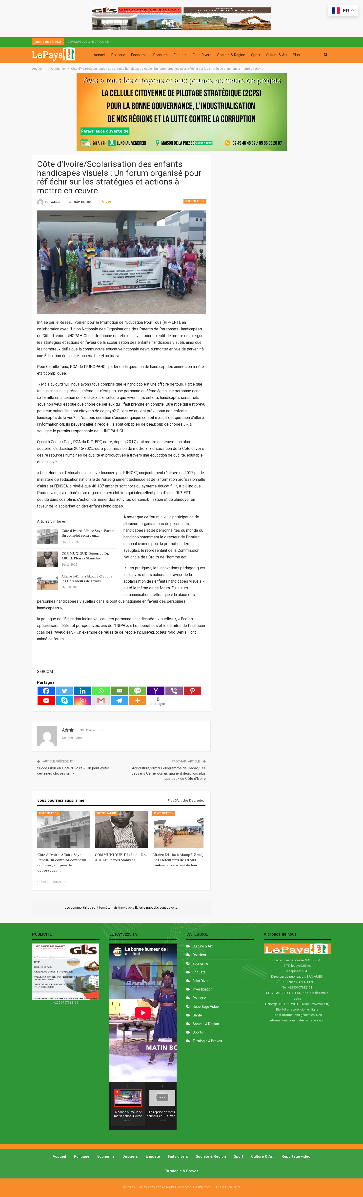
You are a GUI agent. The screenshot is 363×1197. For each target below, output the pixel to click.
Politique (118, 55)
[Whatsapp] (101, 691)
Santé (197, 1015)
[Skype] (64, 700)
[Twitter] (64, 691)
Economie (139, 55)
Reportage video (296, 1156)
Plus (296, 55)
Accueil (99, 55)
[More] (137, 700)
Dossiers (160, 55)
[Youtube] (46, 700)
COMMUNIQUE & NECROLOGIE (88, 42)
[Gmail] (101, 700)
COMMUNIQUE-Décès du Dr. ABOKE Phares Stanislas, (85, 556)
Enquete (180, 55)
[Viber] (174, 691)
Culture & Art (276, 55)
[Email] (119, 691)
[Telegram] (119, 700)
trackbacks (126, 907)
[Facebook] (46, 691)
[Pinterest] (192, 691)
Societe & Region (231, 55)
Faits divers (201, 981)
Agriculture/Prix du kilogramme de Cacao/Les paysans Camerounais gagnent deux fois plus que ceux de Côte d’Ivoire (169, 773)
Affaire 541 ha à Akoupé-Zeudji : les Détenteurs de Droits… (86, 578)
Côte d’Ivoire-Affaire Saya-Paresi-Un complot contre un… (88, 533)
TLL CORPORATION (225, 1187)
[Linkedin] (82, 691)
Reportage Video (206, 1007)
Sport (255, 55)
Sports (198, 1032)
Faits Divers (202, 55)
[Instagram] (82, 700)
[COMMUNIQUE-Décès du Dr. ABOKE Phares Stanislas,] (47, 559)
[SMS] (137, 691)
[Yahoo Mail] (155, 691)
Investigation (194, 201)
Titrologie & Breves (207, 1041)
